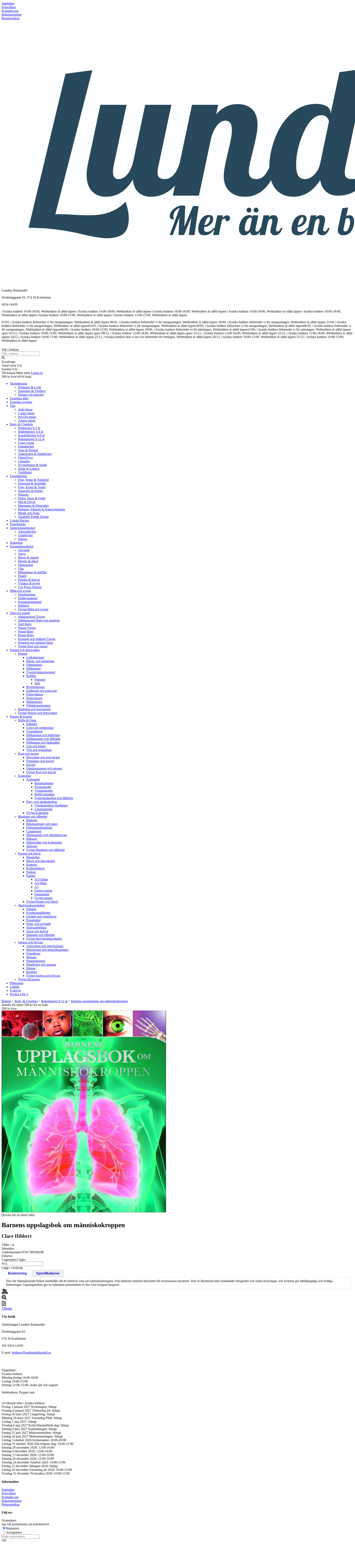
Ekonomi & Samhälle (32, 483)
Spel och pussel (20, 613)
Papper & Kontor (21, 716)
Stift (37, 683)
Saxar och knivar (37, 931)
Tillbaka (7, 1308)
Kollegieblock (35, 868)
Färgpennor (25, 565)
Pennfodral (33, 920)
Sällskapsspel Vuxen (31, 616)
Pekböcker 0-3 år (29, 428)
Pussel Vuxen (27, 628)
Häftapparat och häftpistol (43, 735)
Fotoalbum (33, 953)
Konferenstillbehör (38, 912)
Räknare (31, 838)
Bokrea (6, 1001)
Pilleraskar (16, 983)
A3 (37, 887)
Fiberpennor (34, 665)
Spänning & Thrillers (31, 391)
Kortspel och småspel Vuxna (36, 639)
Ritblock (23, 605)
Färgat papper (43, 890)
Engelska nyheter (21, 402)
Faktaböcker (26, 446)
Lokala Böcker (19, 520)
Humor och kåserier (31, 394)
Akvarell (23, 550)
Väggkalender (44, 790)
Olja (21, 568)
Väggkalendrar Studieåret (51, 805)
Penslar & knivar (29, 579)
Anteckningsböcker (22, 528)
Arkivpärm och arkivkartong (44, 946)
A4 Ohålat (41, 879)
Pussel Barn (25, 631)
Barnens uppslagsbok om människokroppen (99, 1001)
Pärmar (31, 968)
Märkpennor (34, 702)
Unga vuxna (26, 442)
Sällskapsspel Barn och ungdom (39, 620)
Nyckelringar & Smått (32, 465)
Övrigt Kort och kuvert (41, 772)
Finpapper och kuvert (40, 761)
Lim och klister (36, 746)
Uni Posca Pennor (29, 587)
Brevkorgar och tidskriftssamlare (47, 949)
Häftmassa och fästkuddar (43, 742)
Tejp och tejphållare (39, 750)
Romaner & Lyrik (29, 387)
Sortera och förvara (30, 942)
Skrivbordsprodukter (31, 905)
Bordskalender (44, 783)
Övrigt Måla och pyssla (33, 609)
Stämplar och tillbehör (40, 935)
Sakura (22, 539)
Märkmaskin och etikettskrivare (46, 835)
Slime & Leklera (28, 468)
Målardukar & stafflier (32, 572)
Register (31, 972)
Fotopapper (42, 894)
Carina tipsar (26, 413)
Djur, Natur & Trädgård (33, 479)
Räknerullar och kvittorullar (44, 842)
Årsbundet (33, 779)
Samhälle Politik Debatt (33, 517)
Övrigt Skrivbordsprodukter (44, 938)
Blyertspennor (35, 687)
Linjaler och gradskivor (41, 916)
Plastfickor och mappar (41, 964)
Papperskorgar (35, 961)
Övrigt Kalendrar (37, 813)
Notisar (31, 872)
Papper (30, 875)
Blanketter (33, 857)
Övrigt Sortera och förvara (43, 975)
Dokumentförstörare (39, 827)
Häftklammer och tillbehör (43, 739)
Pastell (22, 576)
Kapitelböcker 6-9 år (31, 435)
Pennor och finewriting (25, 650)
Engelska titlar (19, 398)
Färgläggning (26, 594)
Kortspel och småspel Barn (35, 642)
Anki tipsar (25, 409)
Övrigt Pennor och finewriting (37, 713)
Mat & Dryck (27, 502)
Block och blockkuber (40, 861)
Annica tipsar (26, 420)
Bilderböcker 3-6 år (30, 431)
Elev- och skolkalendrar (41, 801)
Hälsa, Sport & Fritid (31, 498)
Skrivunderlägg (36, 927)
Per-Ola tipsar (27, 417)
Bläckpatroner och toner (42, 824)
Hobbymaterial (27, 598)
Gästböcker (25, 535)
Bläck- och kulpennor (40, 661)
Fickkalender (43, 787)
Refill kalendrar (45, 794)
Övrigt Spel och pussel (32, 646)
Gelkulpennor (35, 657)
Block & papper (28, 557)
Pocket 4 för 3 (19, 994)
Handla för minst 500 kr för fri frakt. (25, 1006)
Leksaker (24, 461)
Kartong (31, 864)
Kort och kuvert (28, 753)
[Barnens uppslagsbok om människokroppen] (84, 1111)
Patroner (40, 679)
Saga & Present (28, 450)
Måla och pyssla (20, 591)
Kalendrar (16, 542)
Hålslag (31, 909)
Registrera (12, 1528)
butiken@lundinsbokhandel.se (31, 1352)
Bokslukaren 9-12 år (31, 439)
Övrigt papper (44, 898)
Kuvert (30, 764)
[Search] (3, 358)
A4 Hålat (40, 883)
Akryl (22, 554)
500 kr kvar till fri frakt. (17, 376)
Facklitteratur (18, 476)
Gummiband (34, 731)
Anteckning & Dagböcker (35, 454)
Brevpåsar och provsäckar (43, 757)
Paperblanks (18, 524)
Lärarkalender (44, 809)
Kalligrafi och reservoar (41, 690)
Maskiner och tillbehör (32, 816)
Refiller (31, 676)
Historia (23, 494)
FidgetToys (25, 457)
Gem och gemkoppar (40, 727)
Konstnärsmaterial (21, 546)
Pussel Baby (26, 635)
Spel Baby (25, 624)
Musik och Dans (28, 513)
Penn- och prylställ (38, 924)
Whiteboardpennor (38, 705)
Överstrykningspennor (40, 672)
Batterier (31, 820)
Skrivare (31, 846)
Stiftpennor (33, 668)
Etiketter (31, 724)
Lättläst (14, 986)
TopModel (25, 472)
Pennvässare (34, 698)
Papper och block (29, 853)
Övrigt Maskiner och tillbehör (45, 850)
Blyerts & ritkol (28, 561)
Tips (12, 405)
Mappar (31, 957)
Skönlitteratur (18, 383)
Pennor (22, 653)
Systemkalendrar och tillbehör (54, 798)
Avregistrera (14, 1532)
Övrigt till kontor (29, 979)
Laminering (33, 831)
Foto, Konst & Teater (32, 487)
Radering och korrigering (34, 709)
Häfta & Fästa (27, 720)
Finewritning (34, 694)
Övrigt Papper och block (42, 901)
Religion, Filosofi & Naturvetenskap (41, 509)
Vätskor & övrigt (29, 583)
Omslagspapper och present (44, 768)
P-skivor (15, 990)
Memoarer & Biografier (33, 505)
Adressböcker (27, 531)
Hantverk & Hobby (30, 491)
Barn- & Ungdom (21, 424)
